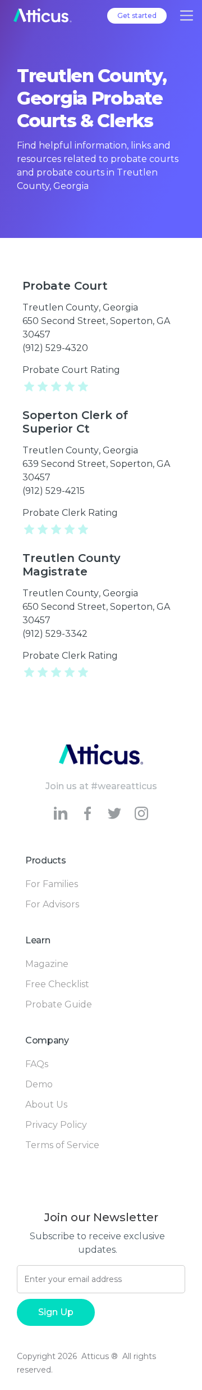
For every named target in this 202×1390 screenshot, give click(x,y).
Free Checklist (57, 984)
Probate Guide (58, 1004)
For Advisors (52, 904)
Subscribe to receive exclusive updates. (97, 1243)
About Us (46, 1104)
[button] (186, 15)
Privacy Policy (56, 1124)
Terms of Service (62, 1145)
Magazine (46, 964)
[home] (42, 15)
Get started (137, 15)
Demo (39, 1084)
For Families (51, 884)
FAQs (36, 1064)
